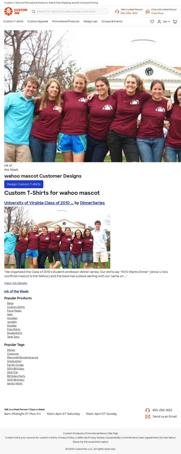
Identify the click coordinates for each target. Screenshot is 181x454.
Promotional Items (96, 433)
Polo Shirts (13, 329)
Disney (11, 350)
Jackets (12, 322)
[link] (15, 11)
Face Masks (14, 310)
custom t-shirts (48, 437)
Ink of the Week (16, 291)
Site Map (113, 433)
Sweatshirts (14, 333)
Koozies (11, 325)
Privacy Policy (66, 437)
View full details (15, 283)
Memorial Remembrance (22, 357)
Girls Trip (12, 372)
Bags (10, 303)
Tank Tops (13, 336)
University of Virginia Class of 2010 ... (39, 202)
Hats (10, 314)
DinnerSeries (92, 202)
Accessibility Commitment (121, 437)
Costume (13, 353)
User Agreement (148, 437)
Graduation (14, 361)
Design (23, 184)
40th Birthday (15, 379)
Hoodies (12, 318)
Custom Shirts (16, 307)
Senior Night (14, 383)
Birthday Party (16, 376)
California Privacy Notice (90, 437)
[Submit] (34, 11)
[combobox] (69, 11)
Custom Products (73, 433)
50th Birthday (15, 368)
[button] (164, 13)
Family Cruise (15, 365)
